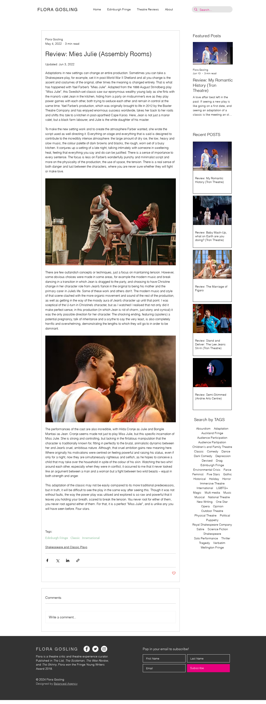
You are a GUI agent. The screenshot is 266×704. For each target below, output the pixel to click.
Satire (200, 529)
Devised (207, 460)
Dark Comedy (203, 456)
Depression (223, 456)
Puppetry (212, 520)
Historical (199, 479)
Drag (219, 460)
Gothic (227, 474)
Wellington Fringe (212, 547)
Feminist (197, 474)
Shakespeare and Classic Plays (66, 547)
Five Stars (213, 474)
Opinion (218, 506)
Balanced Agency (66, 683)
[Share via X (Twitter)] (57, 560)
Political (225, 515)
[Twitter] (95, 649)
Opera (205, 506)
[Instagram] (104, 649)
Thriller (225, 538)
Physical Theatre (206, 515)
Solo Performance (206, 538)
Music (227, 492)
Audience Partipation (212, 442)
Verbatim (219, 543)
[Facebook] (87, 649)
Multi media (212, 492)
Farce (227, 470)
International (91, 538)
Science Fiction (218, 529)
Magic (197, 492)
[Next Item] (226, 53)
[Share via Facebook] (47, 560)
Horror (226, 479)
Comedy (212, 451)
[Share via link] (78, 560)
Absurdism (203, 428)
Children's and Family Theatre (212, 447)
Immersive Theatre (212, 483)
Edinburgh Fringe (56, 538)
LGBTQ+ (222, 488)
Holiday (214, 479)
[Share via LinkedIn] (68, 560)
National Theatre (219, 497)
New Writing (205, 502)
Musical (200, 497)
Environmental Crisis (206, 470)
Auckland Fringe (212, 433)
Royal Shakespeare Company (212, 524)
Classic (75, 538)
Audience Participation (212, 438)
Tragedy (204, 543)
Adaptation (221, 428)
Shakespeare (212, 534)
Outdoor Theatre (212, 511)
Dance (226, 451)
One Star (222, 502)
